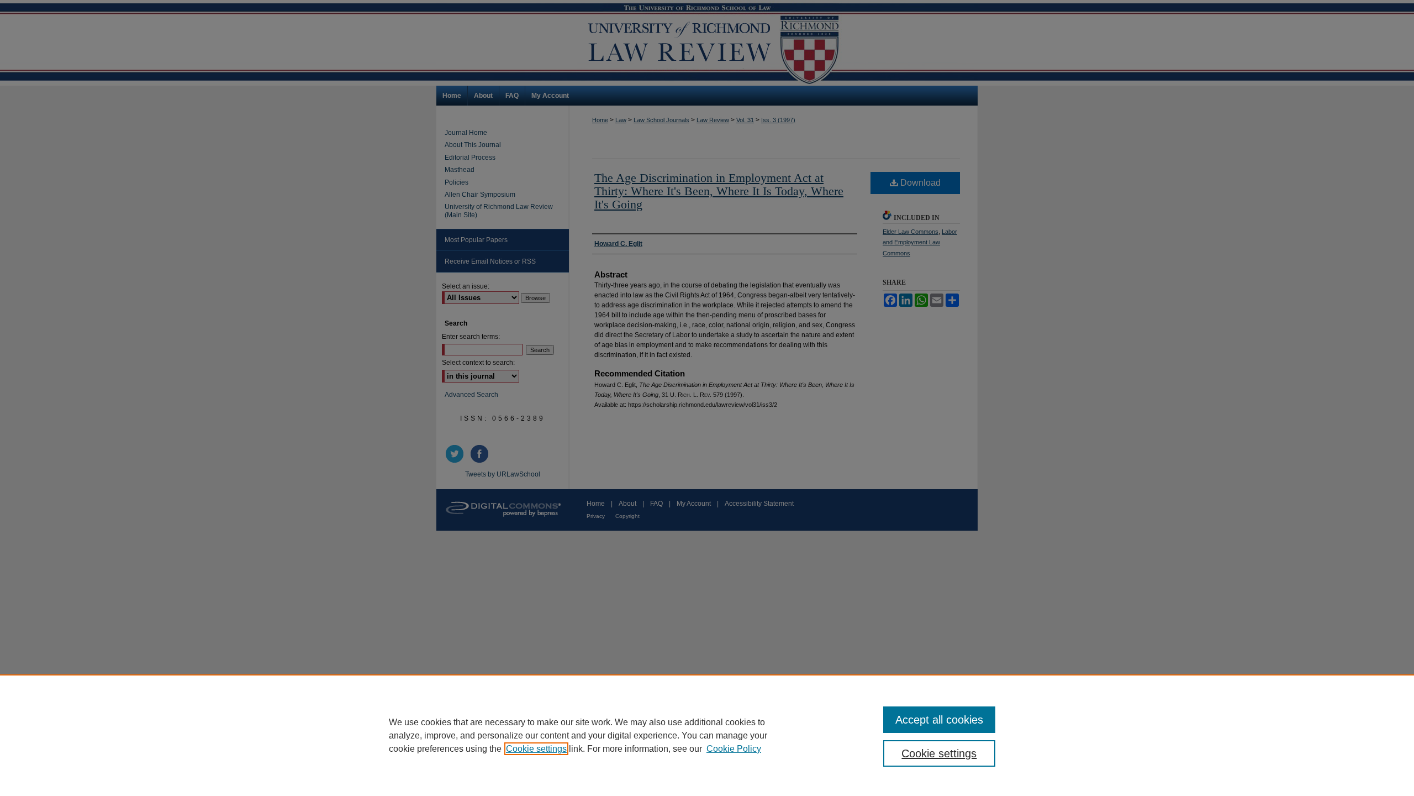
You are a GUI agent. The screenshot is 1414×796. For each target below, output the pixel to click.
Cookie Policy (733, 748)
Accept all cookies (939, 720)
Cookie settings (536, 748)
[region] (707, 735)
